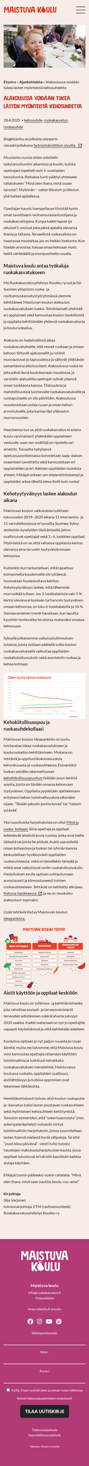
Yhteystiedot (44, 1298)
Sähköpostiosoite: (45, 1333)
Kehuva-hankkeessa (23, 893)
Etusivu (10, 82)
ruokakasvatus (56, 120)
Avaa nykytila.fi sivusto (44, 1309)
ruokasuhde (13, 126)
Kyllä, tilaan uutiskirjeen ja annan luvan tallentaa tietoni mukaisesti (47, 1394)
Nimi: (44, 1352)
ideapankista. (14, 918)
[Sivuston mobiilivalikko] (80, 10)
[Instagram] (39, 1321)
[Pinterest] (58, 1321)
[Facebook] (30, 1321)
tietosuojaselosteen (41, 1398)
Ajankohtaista (30, 82)
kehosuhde (33, 120)
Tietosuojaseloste (44, 1430)
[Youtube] (49, 1321)
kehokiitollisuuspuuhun (23, 777)
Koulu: (45, 1371)
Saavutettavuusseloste (44, 1435)
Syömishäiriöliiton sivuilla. (57, 145)
